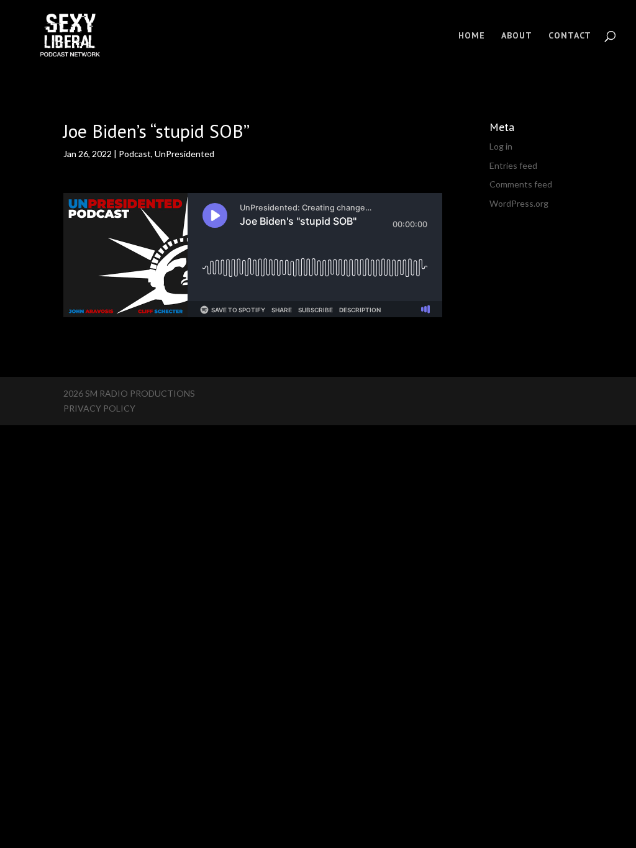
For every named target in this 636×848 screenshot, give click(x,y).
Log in (500, 146)
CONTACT (569, 36)
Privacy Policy (99, 408)
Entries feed (513, 165)
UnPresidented (184, 153)
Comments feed (520, 184)
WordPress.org (518, 203)
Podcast (135, 153)
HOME (471, 36)
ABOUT (516, 36)
